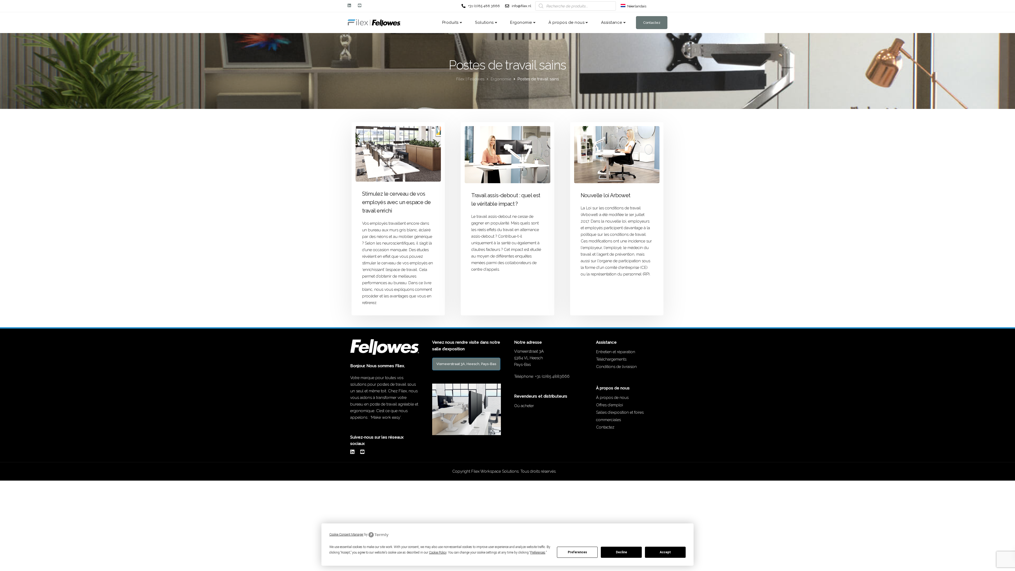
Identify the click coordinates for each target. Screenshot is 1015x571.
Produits (450, 22)
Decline (621, 552)
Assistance (611, 22)
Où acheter (524, 405)
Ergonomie (521, 22)
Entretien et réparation (615, 351)
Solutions (484, 22)
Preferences (577, 552)
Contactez (651, 23)
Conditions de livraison (616, 366)
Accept (665, 552)
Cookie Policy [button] (437, 552)
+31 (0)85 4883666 (552, 376)
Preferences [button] (537, 552)
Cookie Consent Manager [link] (346, 534)
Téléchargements (611, 359)
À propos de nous (566, 22)
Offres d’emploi (609, 405)
